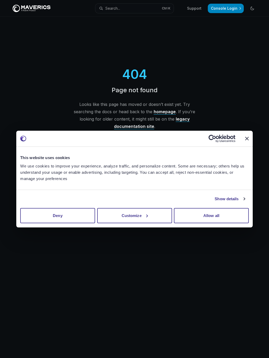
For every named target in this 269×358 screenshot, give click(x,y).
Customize (132, 215)
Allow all (211, 215)
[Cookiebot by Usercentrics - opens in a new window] (212, 139)
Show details (227, 199)
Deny (57, 215)
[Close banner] (247, 138)
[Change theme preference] (252, 8)
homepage (165, 111)
